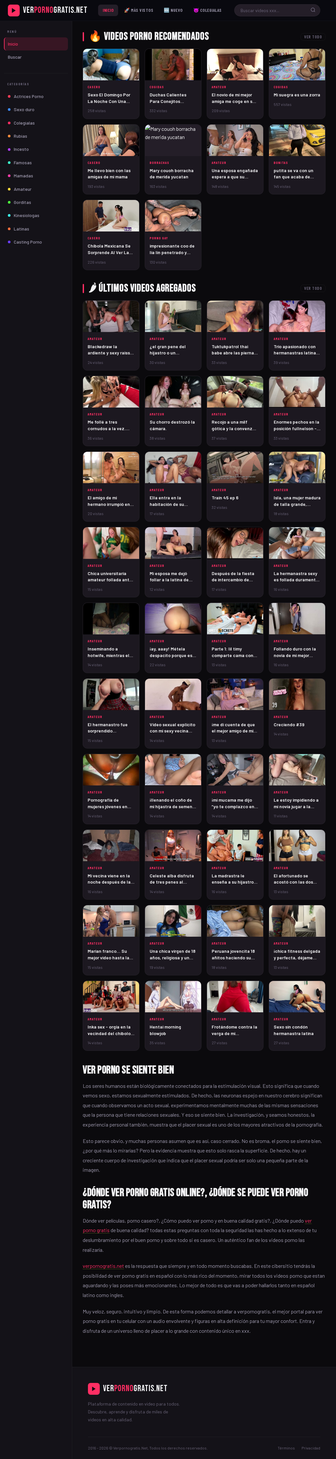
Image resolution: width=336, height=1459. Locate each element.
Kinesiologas (26, 215)
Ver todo (313, 36)
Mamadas (23, 175)
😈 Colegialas (207, 10)
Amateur (23, 189)
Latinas (21, 228)
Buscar (15, 57)
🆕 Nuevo (173, 10)
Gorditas (22, 202)
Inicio (108, 10)
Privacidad (311, 1448)
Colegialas (24, 123)
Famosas (23, 162)
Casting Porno (28, 242)
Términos (286, 1448)
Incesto (21, 149)
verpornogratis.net (103, 1266)
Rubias (20, 136)
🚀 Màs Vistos (138, 10)
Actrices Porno (29, 96)
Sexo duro (24, 109)
